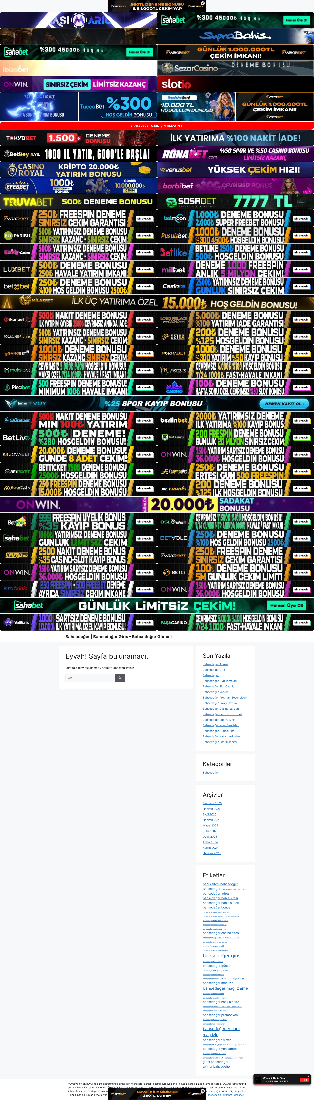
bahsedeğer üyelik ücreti (213, 1058)
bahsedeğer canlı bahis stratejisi (216, 912)
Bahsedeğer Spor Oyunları (220, 719)
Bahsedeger (211, 675)
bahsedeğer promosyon (220, 1015)
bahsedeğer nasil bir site (221, 1002)
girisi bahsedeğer (215, 1062)
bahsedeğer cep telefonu (213, 938)
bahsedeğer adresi (216, 893)
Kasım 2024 (210, 847)
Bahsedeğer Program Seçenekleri (225, 697)
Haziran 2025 (211, 820)
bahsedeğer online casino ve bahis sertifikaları (222, 1007)
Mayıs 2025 (210, 825)
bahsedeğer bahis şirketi (221, 903)
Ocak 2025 (210, 836)
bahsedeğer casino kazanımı (215, 925)
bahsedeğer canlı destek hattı (215, 921)
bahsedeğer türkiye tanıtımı (214, 1045)
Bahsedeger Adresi (215, 664)
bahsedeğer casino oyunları (214, 929)
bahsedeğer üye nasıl (234, 1058)
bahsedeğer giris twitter (213, 962)
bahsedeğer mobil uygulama (214, 998)
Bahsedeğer (211, 772)
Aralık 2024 (210, 842)
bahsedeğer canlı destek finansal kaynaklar (221, 916)
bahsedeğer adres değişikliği (234, 889)
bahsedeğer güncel (217, 966)
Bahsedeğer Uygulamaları (220, 681)
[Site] (78, 218)
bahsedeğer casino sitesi (221, 933)
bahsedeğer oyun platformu (214, 1011)
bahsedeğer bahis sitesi (220, 898)
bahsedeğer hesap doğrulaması (216, 970)
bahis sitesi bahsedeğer (220, 884)
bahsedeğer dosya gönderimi (215, 942)
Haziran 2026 (212, 808)
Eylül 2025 (209, 814)
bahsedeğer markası (235, 979)
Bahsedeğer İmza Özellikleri (221, 725)
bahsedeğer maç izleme (225, 988)
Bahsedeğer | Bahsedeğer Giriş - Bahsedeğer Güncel (118, 636)
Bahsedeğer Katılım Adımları (221, 736)
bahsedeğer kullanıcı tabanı (214, 979)
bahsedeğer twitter (217, 1040)
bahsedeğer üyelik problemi (214, 1054)
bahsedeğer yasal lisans (237, 1045)
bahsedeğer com (232, 938)
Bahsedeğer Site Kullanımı (220, 742)
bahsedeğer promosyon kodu (215, 1020)
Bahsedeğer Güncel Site (219, 731)
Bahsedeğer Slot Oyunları (219, 686)
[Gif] (157, 302)
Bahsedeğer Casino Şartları (221, 708)
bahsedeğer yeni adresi (220, 1049)
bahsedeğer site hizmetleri (214, 1024)
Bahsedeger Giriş (214, 669)
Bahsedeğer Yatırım (215, 692)
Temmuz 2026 (212, 803)
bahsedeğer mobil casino (213, 994)
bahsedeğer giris (222, 955)
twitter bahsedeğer (217, 1066)
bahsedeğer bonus (216, 907)
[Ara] (120, 678)
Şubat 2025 (210, 831)
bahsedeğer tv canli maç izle (221, 1031)
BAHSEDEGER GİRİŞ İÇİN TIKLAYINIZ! (157, 125)
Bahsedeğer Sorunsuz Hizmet (222, 714)
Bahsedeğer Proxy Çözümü (220, 703)
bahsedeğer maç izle (218, 983)
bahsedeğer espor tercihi (213, 946)
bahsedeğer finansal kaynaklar (215, 950)
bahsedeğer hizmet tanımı (213, 975)
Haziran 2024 (212, 853)
